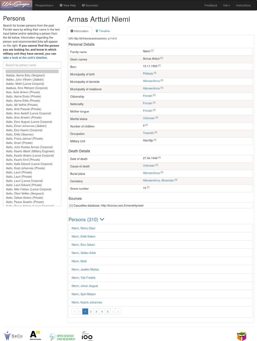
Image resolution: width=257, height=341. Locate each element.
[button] (160, 219)
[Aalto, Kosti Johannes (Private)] (32, 168)
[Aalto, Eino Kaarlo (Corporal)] (32, 130)
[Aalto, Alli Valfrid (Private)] (32, 105)
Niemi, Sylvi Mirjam (84, 294)
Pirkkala (148, 73)
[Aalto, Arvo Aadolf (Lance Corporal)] (32, 113)
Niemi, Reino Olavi (83, 228)
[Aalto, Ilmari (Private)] (32, 143)
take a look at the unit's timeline (25, 57)
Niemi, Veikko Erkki (84, 253)
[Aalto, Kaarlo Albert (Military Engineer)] (32, 151)
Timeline (104, 31)
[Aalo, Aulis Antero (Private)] (32, 92)
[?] (32, 71)
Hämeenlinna (151, 81)
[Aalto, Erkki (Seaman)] (32, 134)
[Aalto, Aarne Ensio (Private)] (32, 96)
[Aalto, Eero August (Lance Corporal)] (32, 122)
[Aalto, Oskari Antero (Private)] (32, 198)
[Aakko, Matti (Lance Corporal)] (32, 84)
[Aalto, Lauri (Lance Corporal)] (32, 181)
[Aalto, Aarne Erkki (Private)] (32, 100)
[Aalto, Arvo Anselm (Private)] (32, 117)
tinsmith (148, 133)
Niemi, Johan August (85, 286)
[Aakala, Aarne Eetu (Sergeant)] (32, 75)
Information (81, 31)
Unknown (149, 118)
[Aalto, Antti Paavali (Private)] (32, 109)
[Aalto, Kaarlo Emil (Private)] (32, 160)
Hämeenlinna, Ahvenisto (158, 180)
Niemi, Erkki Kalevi (83, 236)
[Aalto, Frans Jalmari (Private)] (32, 138)
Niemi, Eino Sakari (83, 245)
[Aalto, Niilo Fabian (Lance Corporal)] (32, 189)
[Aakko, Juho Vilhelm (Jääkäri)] (32, 79)
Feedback (211, 5)
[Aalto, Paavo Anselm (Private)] (32, 202)
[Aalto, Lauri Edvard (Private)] (32, 185)
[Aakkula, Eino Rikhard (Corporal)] (32, 88)
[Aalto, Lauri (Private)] (32, 172)
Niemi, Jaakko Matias (85, 269)
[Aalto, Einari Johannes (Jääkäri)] (32, 126)
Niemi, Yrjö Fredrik (83, 277)
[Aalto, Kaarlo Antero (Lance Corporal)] (32, 155)
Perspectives (43, 5)
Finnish (147, 96)
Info (225, 5)
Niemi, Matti (79, 261)
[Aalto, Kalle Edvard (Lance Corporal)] (32, 164)
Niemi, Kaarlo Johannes (87, 302)
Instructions (243, 5)
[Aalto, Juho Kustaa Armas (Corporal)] (32, 147)
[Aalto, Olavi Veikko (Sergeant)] (32, 193)
